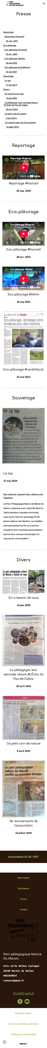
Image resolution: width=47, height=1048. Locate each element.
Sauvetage (8, 76)
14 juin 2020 (11, 98)
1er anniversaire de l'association (20, 122)
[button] (3, 3)
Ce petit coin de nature (15, 114)
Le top (8, 80)
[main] (23, 14)
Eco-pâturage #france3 (16, 50)
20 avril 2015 (12, 109)
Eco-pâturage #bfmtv (15, 58)
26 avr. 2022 (11, 54)
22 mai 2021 (11, 72)
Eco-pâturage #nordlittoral (17, 67)
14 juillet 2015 (12, 127)
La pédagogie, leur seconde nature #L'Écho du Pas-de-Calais (21, 103)
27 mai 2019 (11, 85)
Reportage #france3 (14, 36)
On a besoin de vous (14, 94)
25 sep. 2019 (12, 41)
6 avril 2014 (11, 118)
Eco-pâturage (9, 45)
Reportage (8, 32)
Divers (6, 89)
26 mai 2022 (11, 63)
